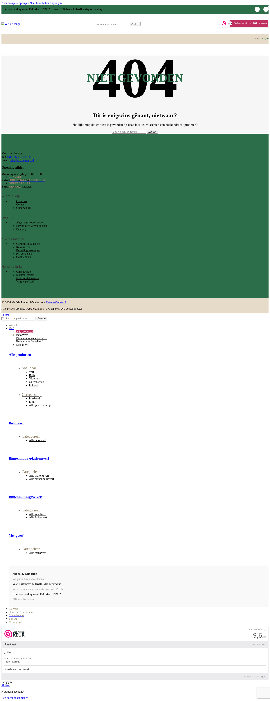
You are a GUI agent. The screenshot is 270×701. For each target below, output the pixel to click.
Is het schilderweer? (27, 278)
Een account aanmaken (14, 697)
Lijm (32, 401)
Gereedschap (36, 381)
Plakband (34, 398)
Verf (31, 371)
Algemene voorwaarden (30, 222)
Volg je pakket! (25, 281)
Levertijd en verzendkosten (32, 225)
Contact (20, 204)
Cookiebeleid (24, 256)
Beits (32, 375)
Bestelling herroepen (28, 250)
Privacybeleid (24, 253)
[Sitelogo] (10, 23)
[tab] (24, 331)
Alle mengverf (37, 552)
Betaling (21, 229)
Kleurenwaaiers (25, 274)
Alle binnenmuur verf (41, 478)
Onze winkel (23, 207)
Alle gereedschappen (41, 405)
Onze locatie (23, 271)
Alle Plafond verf (39, 475)
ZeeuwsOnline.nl (56, 302)
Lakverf (33, 385)
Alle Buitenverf (38, 517)
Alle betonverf (37, 440)
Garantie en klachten (28, 243)
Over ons (21, 201)
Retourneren (23, 247)
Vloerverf (34, 378)
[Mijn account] (257, 9)
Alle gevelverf (37, 514)
